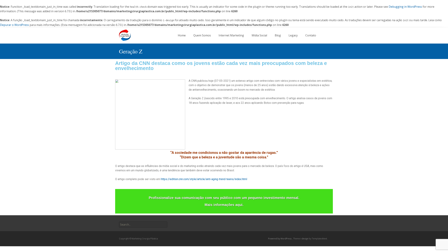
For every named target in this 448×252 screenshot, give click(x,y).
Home (182, 35)
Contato (310, 35)
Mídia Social (259, 35)
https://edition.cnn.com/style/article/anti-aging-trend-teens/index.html (204, 179)
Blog (278, 35)
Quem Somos (202, 35)
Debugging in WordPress (405, 7)
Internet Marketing (231, 35)
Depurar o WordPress (14, 25)
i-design (304, 238)
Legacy (293, 35)
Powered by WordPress (280, 238)
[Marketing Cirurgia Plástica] (122, 34)
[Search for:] (326, 35)
